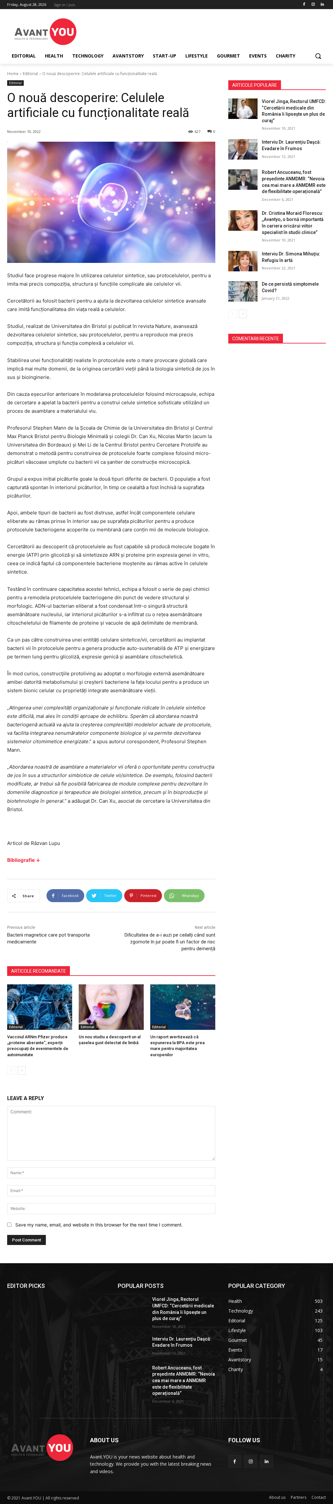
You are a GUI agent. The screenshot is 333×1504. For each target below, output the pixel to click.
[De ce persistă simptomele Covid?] (243, 291)
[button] (318, 56)
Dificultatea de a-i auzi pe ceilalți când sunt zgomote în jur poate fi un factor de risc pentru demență (170, 942)
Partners (298, 1497)
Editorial (30, 73)
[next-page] (22, 1070)
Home (13, 73)
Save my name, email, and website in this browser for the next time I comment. (99, 1224)
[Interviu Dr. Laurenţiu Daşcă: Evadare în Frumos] (243, 149)
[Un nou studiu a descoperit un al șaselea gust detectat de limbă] (111, 1007)
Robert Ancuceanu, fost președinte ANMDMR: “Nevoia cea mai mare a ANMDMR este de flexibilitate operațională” (183, 1380)
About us (277, 1497)
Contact (319, 1497)
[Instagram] (313, 4)
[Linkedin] (322, 4)
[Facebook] (304, 4)
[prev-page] (11, 1070)
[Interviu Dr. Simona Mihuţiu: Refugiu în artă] (243, 261)
